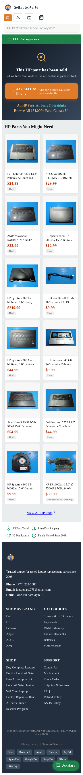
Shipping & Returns (56, 685)
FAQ (47, 691)
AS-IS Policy (52, 703)
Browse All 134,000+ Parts (33, 110)
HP (8, 622)
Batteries (49, 640)
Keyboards (50, 622)
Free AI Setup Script (19, 679)
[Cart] (41, 17)
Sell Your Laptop (17, 691)
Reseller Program (17, 709)
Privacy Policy (29, 744)
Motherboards (52, 646)
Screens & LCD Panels (58, 616)
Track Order (51, 679)
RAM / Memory (54, 628)
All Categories (26, 39)
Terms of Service (52, 744)
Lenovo (11, 628)
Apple (10, 634)
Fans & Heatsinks (55, 634)
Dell (9, 616)
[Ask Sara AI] (8, 17)
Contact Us (61, 110)
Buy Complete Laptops (20, 667)
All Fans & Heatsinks (51, 105)
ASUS (10, 640)
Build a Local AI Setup (20, 673)
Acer (9, 646)
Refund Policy (53, 697)
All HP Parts (26, 105)
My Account (51, 673)
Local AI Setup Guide (20, 685)
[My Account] (18, 17)
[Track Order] (29, 17)
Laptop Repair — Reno (20, 697)
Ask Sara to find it (43, 91)
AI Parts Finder (16, 703)
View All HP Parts (39, 513)
